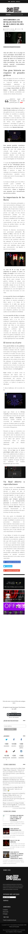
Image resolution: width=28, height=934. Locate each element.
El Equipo (5, 913)
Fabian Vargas (7, 793)
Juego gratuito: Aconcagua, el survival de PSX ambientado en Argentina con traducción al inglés (17, 855)
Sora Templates (9, 931)
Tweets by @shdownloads (9, 920)
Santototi (5, 778)
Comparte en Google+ (13, 570)
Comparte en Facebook (13, 562)
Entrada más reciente (9, 701)
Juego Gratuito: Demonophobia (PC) (15, 829)
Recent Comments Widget (20, 808)
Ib (9, 30)
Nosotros (13, 1)
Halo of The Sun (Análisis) (14, 841)
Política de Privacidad (14, 926)
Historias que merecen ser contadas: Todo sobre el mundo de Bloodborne (16, 818)
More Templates (18, 931)
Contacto (18, 1)
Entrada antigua (20, 701)
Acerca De (5, 911)
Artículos (5, 30)
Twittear (9, 566)
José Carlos (6, 768)
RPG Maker (12, 30)
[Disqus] (14, 638)
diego (4, 803)
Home (9, 1)
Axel (4, 787)
